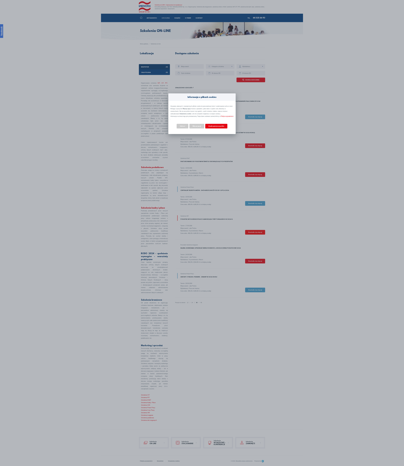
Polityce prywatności (227, 116)
